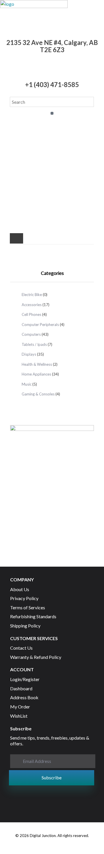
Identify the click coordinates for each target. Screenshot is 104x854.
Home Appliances (36, 374)
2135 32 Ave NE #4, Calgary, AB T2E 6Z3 (52, 46)
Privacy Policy (30, 216)
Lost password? (52, 192)
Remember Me (54, 168)
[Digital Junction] (34, 9)
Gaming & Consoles (38, 394)
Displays (29, 354)
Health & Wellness (37, 364)
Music (26, 384)
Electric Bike (32, 294)
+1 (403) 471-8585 (52, 84)
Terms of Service (61, 216)
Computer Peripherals (40, 324)
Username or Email (52, 119)
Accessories (32, 304)
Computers (31, 334)
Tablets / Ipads (34, 344)
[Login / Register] (16, 239)
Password (52, 143)
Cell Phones (31, 314)
